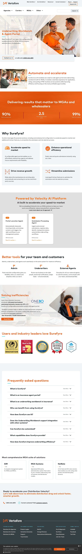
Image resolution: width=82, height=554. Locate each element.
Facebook (73, 532)
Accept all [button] (59, 549)
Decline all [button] (71, 549)
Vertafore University (26, 532)
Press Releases (60, 534)
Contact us (7, 58)
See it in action (10, 240)
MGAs (29, 10)
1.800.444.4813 (11, 503)
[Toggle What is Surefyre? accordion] (70, 388)
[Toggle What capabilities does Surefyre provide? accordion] (70, 435)
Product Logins (25, 529)
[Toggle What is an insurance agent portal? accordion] (70, 395)
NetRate (61, 464)
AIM (6, 464)
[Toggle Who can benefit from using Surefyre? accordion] (70, 408)
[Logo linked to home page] (12, 522)
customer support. (42, 503)
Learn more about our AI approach (39, 210)
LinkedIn (72, 529)
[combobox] (78, 546)
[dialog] (41, 549)
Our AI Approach (60, 529)
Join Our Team (60, 537)
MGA (6, 466)
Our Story (58, 532)
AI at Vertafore (41, 2)
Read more (22, 550)
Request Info (73, 4)
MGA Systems (37, 464)
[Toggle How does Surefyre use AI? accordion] (70, 414)
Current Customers (60, 2)
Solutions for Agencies (9, 529)
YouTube (72, 534)
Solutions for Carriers (9, 532)
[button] (27, 552)
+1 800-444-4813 (28, 58)
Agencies (7, 10)
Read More (7, 319)
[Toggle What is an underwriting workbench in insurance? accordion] (70, 401)
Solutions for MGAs (8, 534)
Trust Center (24, 537)
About (69, 2)
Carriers (19, 10)
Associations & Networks (44, 534)
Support (75, 2)
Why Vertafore (31, 2)
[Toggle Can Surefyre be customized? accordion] (70, 428)
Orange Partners (42, 532)
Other (38, 10)
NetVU (39, 529)
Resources (50, 2)
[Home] (11, 3)
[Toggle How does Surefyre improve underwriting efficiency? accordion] (70, 441)
